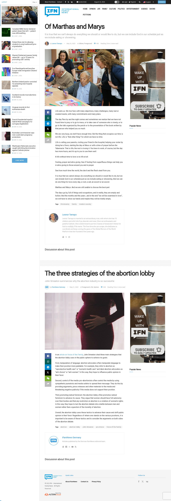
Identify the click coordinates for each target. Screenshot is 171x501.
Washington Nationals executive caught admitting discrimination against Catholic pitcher (24, 148)
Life (98, 9)
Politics (121, 9)
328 (104, 287)
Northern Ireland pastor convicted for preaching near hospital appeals (24, 84)
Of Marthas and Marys (12, 18)
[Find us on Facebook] (65, 2)
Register (133, 2)
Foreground (88, 43)
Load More (19, 160)
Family (104, 9)
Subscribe (83, 2)
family (74, 204)
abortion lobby (74, 427)
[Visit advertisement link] (147, 84)
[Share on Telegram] (48, 123)
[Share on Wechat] (48, 135)
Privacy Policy (96, 481)
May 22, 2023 (71, 43)
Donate (162, 2)
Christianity (65, 204)
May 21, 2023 (74, 287)
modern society (85, 204)
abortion (64, 427)
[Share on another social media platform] (48, 140)
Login (125, 2)
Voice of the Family (114, 427)
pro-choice (100, 427)
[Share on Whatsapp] (48, 118)
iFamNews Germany (58, 287)
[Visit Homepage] (62, 12)
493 (97, 43)
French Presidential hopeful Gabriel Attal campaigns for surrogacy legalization (22, 122)
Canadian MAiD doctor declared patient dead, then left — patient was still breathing (24, 31)
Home (85, 9)
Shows (152, 9)
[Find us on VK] (72, 2)
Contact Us (84, 481)
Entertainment (133, 9)
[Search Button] (139, 2)
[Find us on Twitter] (68, 2)
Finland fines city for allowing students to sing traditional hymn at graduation (24, 44)
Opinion (92, 9)
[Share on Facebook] (48, 112)
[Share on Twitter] (48, 129)
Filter (34, 2)
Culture (112, 9)
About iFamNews (50, 2)
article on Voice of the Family (71, 355)
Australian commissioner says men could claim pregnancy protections (23, 135)
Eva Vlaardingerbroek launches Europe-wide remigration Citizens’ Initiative (24, 71)
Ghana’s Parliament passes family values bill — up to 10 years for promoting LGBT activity (24, 57)
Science (144, 9)
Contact (59, 2)
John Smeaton (88, 427)
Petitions (87, 15)
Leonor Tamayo (57, 43)
